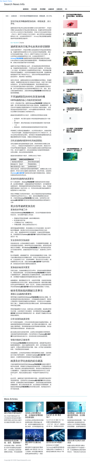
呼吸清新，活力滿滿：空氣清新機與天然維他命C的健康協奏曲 (75, 72)
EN (66, 9)
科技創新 (34, 9)
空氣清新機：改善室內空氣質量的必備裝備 (74, 34)
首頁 (7, 16)
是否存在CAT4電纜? (54, 442)
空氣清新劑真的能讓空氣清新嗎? (74, 90)
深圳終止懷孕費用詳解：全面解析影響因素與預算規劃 (34, 415)
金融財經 (51, 9)
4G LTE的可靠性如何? (13, 413)
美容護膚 (42, 9)
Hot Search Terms (6, 1)
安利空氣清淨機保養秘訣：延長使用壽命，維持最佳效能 (74, 16)
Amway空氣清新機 (17, 58)
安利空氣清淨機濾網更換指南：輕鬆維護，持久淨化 (36, 16)
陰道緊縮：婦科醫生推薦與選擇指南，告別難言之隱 (76, 415)
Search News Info (14, 4)
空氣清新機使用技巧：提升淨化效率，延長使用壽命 (74, 109)
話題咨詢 (59, 9)
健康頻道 (26, 9)
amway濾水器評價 (18, 173)
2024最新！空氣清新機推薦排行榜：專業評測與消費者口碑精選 (74, 130)
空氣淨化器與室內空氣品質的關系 (74, 52)
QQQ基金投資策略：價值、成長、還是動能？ (13, 441)
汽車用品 (81, 98)
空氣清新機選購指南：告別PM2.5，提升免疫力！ (74, 149)
